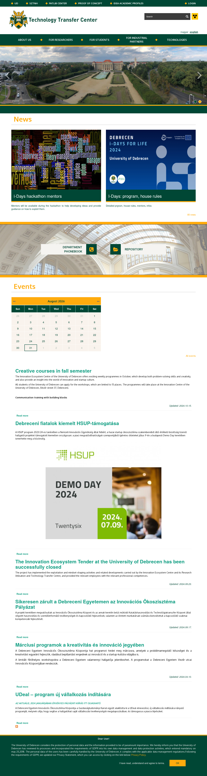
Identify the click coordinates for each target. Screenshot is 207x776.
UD (16, 3)
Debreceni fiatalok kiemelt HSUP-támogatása (67, 423)
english (194, 32)
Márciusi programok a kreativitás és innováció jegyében (79, 644)
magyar (184, 32)
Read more (22, 415)
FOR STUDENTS (99, 39)
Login (192, 3)
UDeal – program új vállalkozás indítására (63, 694)
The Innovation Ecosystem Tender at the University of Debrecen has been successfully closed (100, 564)
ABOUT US (24, 39)
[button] (5, 75)
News (23, 119)
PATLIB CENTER (58, 3)
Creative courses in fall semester (53, 370)
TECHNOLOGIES (177, 39)
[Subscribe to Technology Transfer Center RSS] (16, 726)
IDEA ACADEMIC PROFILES (128, 3)
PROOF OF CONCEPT (90, 3)
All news (191, 214)
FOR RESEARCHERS (61, 39)
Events (25, 286)
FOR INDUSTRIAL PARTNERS (136, 39)
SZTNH (33, 3)
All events (191, 355)
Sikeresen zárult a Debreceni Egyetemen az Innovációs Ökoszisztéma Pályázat (95, 604)
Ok (177, 763)
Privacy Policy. (138, 754)
